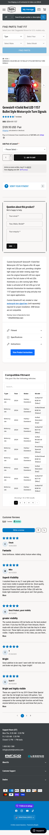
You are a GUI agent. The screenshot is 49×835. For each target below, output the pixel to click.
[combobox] (31, 17)
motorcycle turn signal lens (17, 303)
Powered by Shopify (32, 825)
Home (6, 59)
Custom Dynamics (21, 825)
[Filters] (38, 530)
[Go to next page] (31, 715)
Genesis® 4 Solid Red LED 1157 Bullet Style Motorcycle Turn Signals (23, 62)
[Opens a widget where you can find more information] (38, 831)
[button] (4, 9)
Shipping (5, 130)
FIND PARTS (24, 50)
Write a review (18, 530)
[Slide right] (44, 85)
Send (10, 246)
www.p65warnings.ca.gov (15, 318)
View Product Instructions (22, 352)
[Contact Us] (39, 9)
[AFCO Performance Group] (13, 756)
